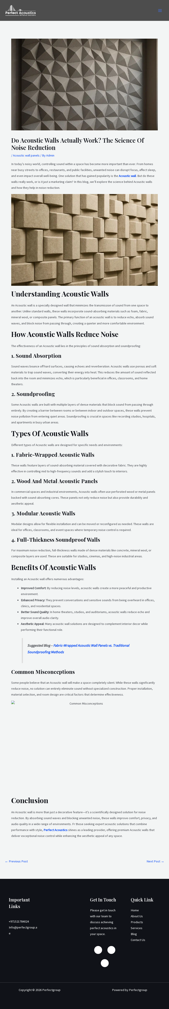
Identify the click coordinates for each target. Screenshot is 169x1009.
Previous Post (16, 861)
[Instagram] (111, 950)
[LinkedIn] (105, 963)
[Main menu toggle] (160, 10)
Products (137, 922)
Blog (134, 934)
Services (136, 928)
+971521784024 (19, 921)
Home (135, 910)
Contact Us (138, 940)
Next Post (155, 861)
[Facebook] (98, 950)
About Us (137, 916)
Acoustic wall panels (26, 155)
